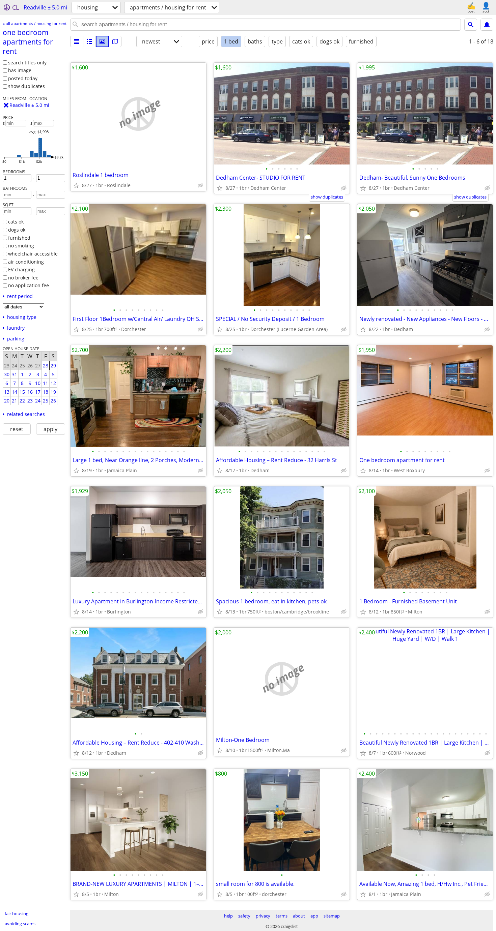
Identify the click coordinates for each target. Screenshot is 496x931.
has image (19, 70)
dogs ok (16, 230)
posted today (22, 78)
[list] (76, 41)
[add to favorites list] (76, 185)
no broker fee (23, 277)
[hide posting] (200, 185)
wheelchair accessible (33, 253)
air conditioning (26, 262)
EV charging (21, 269)
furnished (19, 238)
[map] (115, 41)
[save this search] (486, 25)
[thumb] (89, 41)
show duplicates (26, 86)
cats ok (16, 221)
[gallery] (102, 41)
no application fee (28, 285)
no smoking (21, 245)
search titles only (27, 62)
